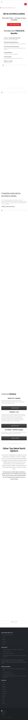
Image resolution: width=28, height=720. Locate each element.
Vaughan (3, 689)
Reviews (3, 639)
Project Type (5, 361)
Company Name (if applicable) (9, 340)
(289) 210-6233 (15, 408)
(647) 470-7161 (15, 425)
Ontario (3, 682)
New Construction (7, 363)
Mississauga (4, 691)
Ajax (3, 698)
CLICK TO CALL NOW (14, 24)
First (2, 337)
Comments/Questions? (7, 373)
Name (3, 333)
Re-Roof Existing (7, 365)
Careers (3, 636)
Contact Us (4, 641)
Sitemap (3, 643)
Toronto (3, 684)
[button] (26, 2)
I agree (5, 383)
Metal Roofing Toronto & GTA (7, 634)
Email (3, 345)
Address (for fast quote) (7, 356)
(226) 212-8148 (15, 438)
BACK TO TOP (14, 622)
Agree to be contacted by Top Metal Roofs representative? (12, 381)
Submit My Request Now (7, 386)
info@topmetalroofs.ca (9, 653)
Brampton (4, 693)
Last (15, 337)
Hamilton (4, 696)
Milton (3, 700)
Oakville (3, 702)
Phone (3, 350)
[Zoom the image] (7, 7)
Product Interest (6, 367)
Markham (4, 686)
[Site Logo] (4, 3)
